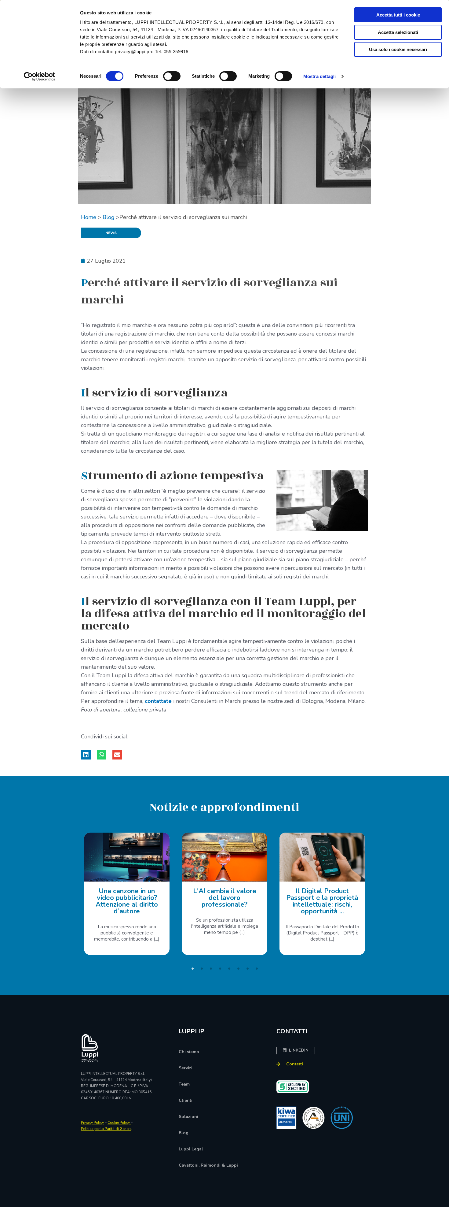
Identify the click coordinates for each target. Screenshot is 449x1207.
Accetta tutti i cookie (398, 14)
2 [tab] (202, 969)
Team (184, 1084)
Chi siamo (189, 1052)
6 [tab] (238, 969)
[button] (86, 755)
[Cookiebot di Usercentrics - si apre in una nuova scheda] (39, 76)
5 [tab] (229, 969)
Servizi (185, 1068)
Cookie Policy (119, 1122)
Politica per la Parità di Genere (106, 1128)
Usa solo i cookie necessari (398, 49)
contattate (158, 701)
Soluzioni (188, 1117)
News (111, 232)
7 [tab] (247, 969)
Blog (109, 217)
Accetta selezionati (398, 32)
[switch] (172, 76)
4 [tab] (220, 969)
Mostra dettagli (319, 76)
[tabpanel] (127, 893)
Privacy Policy (92, 1122)
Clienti (185, 1100)
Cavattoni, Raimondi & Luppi (208, 1165)
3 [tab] (211, 969)
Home (88, 217)
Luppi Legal (191, 1149)
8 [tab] (257, 969)
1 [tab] (192, 969)
